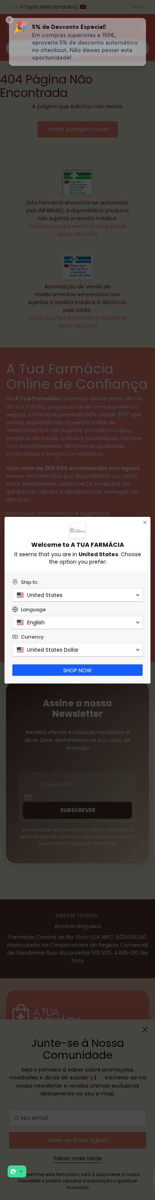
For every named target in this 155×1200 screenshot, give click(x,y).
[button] (17, 1172)
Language (33, 609)
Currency (32, 637)
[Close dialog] (145, 522)
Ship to (29, 582)
